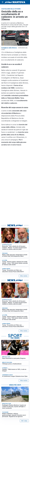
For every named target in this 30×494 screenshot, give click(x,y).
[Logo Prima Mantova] (15, 2)
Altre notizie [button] (23, 276)
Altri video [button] (24, 421)
